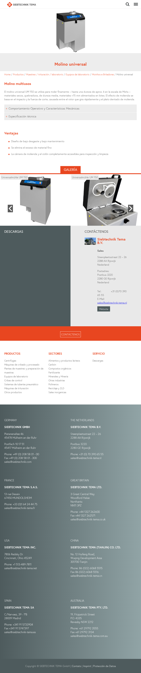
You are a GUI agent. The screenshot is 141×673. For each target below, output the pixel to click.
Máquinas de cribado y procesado (21, 364)
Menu (135, 2)
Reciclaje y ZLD (56, 388)
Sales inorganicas (57, 392)
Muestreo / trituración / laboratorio (44, 74)
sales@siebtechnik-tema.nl (112, 302)
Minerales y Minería (58, 376)
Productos (18, 74)
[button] (10, 208)
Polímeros (53, 384)
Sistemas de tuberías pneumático (21, 384)
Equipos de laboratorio (77, 74)
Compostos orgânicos (59, 368)
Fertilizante (54, 372)
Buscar (127, 2)
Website (103, 309)
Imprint (87, 666)
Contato (76, 666)
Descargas (98, 360)
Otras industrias (56, 380)
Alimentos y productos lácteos (64, 360)
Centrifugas (10, 360)
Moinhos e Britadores (103, 74)
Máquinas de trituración (16, 388)
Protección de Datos (104, 666)
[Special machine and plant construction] (21, 4)
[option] (35, 200)
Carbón (52, 364)
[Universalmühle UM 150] (35, 200)
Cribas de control (13, 380)
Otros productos (13, 392)
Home (7, 74)
